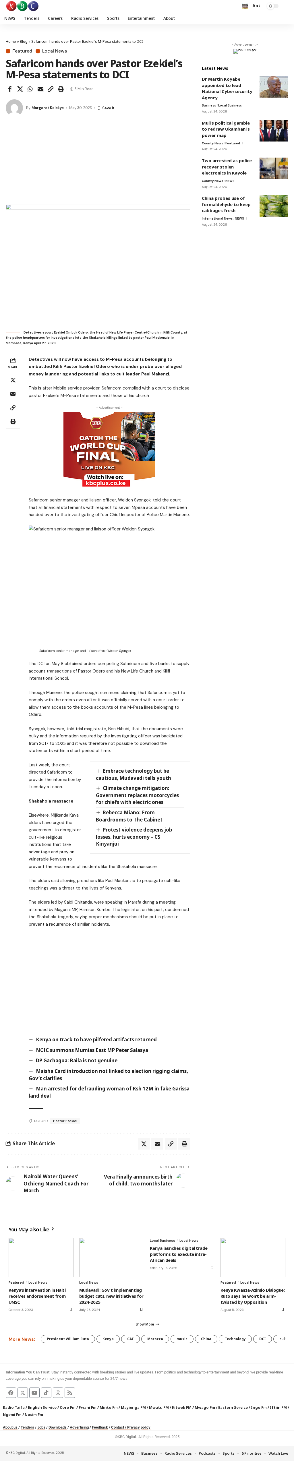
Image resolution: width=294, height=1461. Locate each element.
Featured (22, 51)
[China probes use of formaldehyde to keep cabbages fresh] (274, 206)
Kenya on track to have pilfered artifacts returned (96, 1039)
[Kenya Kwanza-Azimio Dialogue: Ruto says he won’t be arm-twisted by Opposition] (252, 1257)
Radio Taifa (14, 1407)
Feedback (100, 1427)
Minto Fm (109, 1407)
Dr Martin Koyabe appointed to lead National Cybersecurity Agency (227, 88)
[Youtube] (34, 1393)
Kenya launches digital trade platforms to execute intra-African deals (179, 1254)
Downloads (58, 1427)
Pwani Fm (87, 1407)
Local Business (230, 105)
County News (212, 143)
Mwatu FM (159, 1407)
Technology (235, 1338)
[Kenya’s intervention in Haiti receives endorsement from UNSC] (41, 1257)
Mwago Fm (205, 1407)
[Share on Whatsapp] (30, 89)
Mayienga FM (133, 1407)
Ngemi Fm (12, 1414)
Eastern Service (233, 1407)
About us (10, 1427)
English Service (42, 1407)
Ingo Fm (259, 1407)
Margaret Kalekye (48, 107)
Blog (24, 41)
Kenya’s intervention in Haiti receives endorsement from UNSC (37, 1296)
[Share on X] (20, 89)
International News (217, 218)
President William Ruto (68, 1338)
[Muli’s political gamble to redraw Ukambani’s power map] (274, 131)
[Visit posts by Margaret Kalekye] (14, 108)
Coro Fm (68, 1407)
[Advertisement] (98, 161)
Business (209, 105)
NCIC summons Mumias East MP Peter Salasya (92, 1050)
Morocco (155, 1338)
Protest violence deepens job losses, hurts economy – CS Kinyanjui (134, 836)
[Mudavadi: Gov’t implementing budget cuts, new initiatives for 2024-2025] (111, 1257)
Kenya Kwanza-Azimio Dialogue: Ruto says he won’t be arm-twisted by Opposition (252, 1296)
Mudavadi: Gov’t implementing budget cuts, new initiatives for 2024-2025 (111, 1296)
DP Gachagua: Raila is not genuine (76, 1060)
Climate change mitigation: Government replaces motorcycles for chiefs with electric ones (137, 795)
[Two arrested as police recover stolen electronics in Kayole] (274, 168)
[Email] (40, 89)
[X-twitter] (23, 1393)
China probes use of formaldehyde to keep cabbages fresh (226, 204)
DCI (262, 1338)
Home (11, 41)
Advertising (79, 1427)
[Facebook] (11, 1393)
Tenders (27, 1427)
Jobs (41, 1427)
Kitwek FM (182, 1407)
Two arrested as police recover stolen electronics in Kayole (227, 167)
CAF (130, 1338)
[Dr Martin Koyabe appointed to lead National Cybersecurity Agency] (274, 87)
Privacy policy (138, 1427)
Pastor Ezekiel (65, 1121)
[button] (245, 6)
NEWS (230, 181)
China (206, 1338)
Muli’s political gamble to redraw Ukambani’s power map (226, 129)
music (182, 1338)
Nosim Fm (33, 1414)
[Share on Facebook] (10, 89)
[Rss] (70, 1393)
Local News (54, 51)
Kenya (108, 1338)
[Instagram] (58, 1393)
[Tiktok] (46, 1393)
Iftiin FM (278, 1407)
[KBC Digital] (22, 6)
